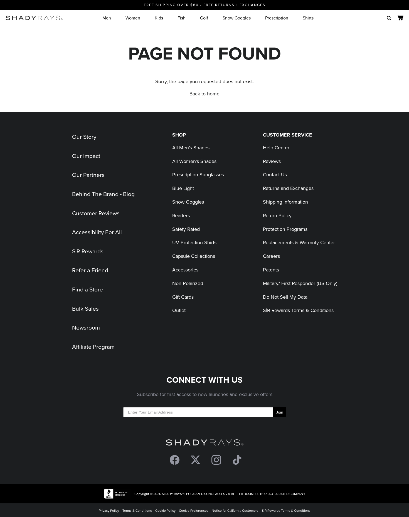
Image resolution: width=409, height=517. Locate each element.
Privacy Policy (109, 510)
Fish (182, 18)
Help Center (276, 147)
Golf (204, 18)
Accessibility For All (97, 232)
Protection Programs (285, 229)
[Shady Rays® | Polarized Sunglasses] (34, 18)
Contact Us (275, 174)
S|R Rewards (88, 251)
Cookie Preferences (193, 510)
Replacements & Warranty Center (299, 242)
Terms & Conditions (137, 510)
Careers (271, 256)
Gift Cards (183, 296)
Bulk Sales (85, 308)
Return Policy (277, 215)
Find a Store (87, 289)
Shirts (308, 18)
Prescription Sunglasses (198, 174)
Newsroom (86, 327)
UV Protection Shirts (194, 242)
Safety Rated (186, 229)
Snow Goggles (237, 18)
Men (106, 18)
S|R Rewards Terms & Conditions (298, 310)
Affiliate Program (93, 346)
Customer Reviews (96, 213)
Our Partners (88, 174)
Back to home (204, 93)
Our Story (84, 136)
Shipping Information (285, 201)
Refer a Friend (90, 270)
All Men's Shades (191, 147)
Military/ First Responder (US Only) (300, 283)
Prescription (276, 18)
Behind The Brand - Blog (103, 194)
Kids (159, 18)
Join (279, 412)
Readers (181, 215)
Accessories (185, 269)
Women (132, 18)
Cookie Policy (165, 510)
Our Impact (86, 156)
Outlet (179, 310)
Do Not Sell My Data (285, 296)
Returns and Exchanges (288, 188)
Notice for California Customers (235, 510)
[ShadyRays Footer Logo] (204, 443)
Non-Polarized (187, 283)
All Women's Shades (194, 161)
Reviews (272, 161)
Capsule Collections (193, 256)
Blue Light (183, 188)
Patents (271, 269)
